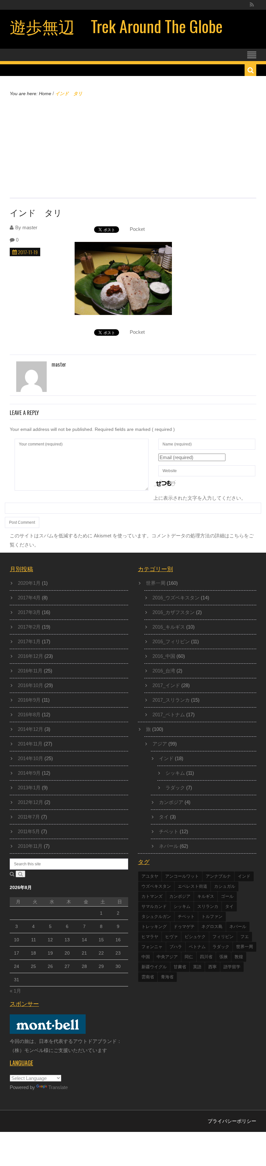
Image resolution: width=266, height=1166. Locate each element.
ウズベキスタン (156, 886)
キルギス (205, 896)
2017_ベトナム (168, 714)
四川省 (206, 956)
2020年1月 (29, 583)
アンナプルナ (218, 876)
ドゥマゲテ (184, 926)
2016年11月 (30, 670)
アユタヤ (149, 876)
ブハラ (175, 946)
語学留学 (232, 966)
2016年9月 (29, 700)
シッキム (175, 773)
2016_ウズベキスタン (176, 597)
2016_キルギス (168, 627)
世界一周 (155, 583)
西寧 (212, 966)
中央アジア (167, 956)
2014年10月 (30, 758)
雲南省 (147, 976)
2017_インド (166, 685)
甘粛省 (180, 966)
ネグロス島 (212, 926)
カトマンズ (152, 896)
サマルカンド (154, 906)
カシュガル (224, 886)
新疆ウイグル (154, 966)
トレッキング (154, 926)
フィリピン (223, 936)
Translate (58, 1087)
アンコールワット (182, 876)
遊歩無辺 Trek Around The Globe (116, 26)
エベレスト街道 (192, 886)
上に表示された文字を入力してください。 (199, 498)
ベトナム (197, 946)
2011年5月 (29, 831)
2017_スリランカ (171, 700)
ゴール (227, 896)
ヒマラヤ (149, 936)
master (29, 227)
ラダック (175, 787)
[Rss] (252, 5)
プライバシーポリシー (232, 1121)
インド (166, 758)
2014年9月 (29, 773)
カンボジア (171, 802)
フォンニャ (152, 946)
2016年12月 (30, 656)
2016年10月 (30, 685)
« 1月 (15, 991)
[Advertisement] (133, 146)
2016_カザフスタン (173, 612)
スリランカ (207, 906)
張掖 (223, 956)
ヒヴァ (171, 936)
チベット (168, 831)
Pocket (137, 229)
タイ (164, 817)
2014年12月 (30, 729)
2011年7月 (29, 817)
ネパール (168, 846)
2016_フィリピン (171, 641)
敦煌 (239, 956)
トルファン (212, 916)
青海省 (167, 976)
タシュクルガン (156, 916)
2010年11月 (30, 846)
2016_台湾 (163, 670)
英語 (197, 966)
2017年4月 (29, 597)
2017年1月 (29, 641)
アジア (159, 743)
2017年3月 (29, 612)
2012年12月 (30, 802)
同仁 (189, 956)
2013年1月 (29, 787)
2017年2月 (29, 627)
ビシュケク (195, 936)
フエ (244, 936)
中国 (145, 956)
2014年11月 (30, 743)
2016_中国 (163, 656)
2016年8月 (29, 714)
